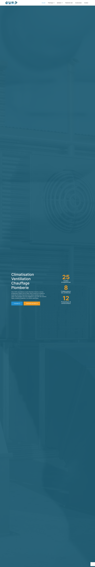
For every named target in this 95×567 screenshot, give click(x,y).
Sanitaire (59, 2)
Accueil (43, 2)
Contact (86, 2)
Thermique (50, 2)
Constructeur (78, 2)
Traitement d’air (69, 2)
